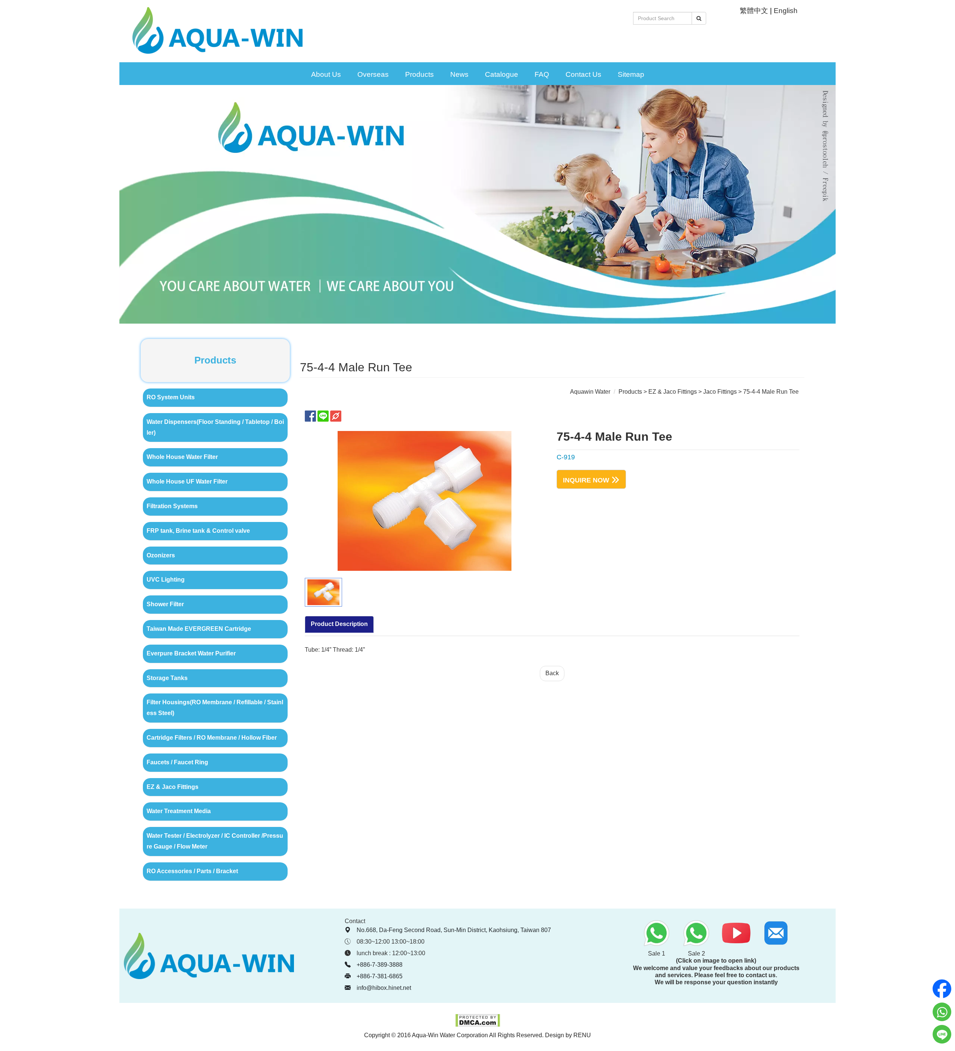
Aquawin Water (590, 391)
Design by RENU (568, 1035)
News (459, 74)
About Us (326, 74)
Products (419, 74)
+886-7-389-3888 (380, 965)
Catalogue (501, 74)
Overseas (373, 74)
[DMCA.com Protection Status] (477, 1025)
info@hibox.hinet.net (384, 988)
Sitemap (631, 74)
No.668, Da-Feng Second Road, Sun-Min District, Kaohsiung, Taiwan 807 (454, 930)
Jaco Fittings (720, 391)
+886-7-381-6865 (380, 976)
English (786, 11)
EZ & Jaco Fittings (672, 391)
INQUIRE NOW (586, 480)
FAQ (542, 74)
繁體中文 (754, 11)
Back (552, 673)
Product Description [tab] (339, 624)
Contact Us (583, 74)
